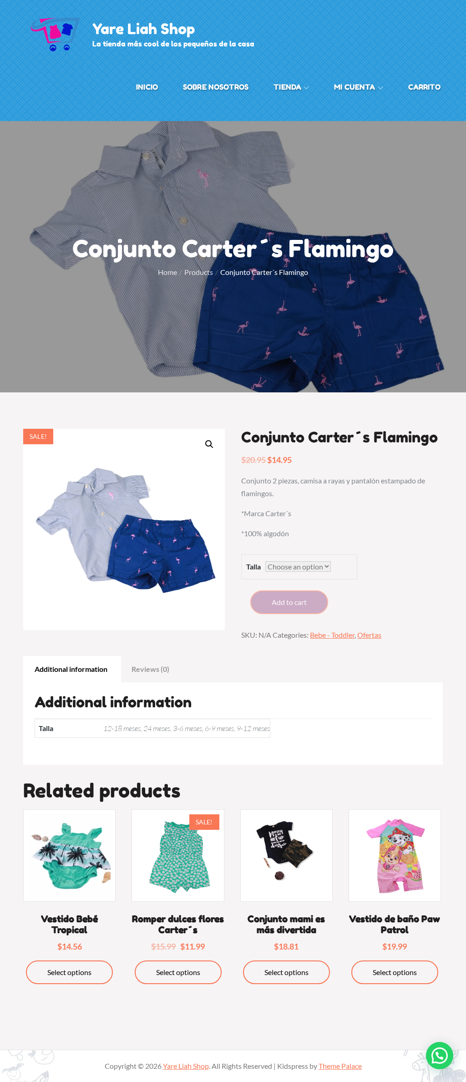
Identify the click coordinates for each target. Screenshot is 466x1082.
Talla (253, 566)
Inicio (147, 86)
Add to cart (289, 602)
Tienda (287, 86)
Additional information (71, 669)
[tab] (71, 669)
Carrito (424, 86)
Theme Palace (340, 1066)
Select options (69, 972)
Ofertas (369, 634)
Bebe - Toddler (332, 634)
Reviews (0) (150, 669)
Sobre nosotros (215, 86)
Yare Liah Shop (143, 29)
